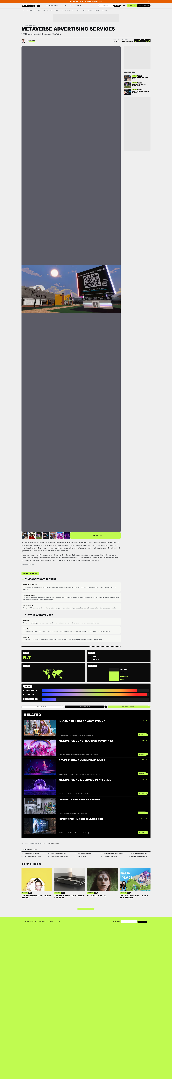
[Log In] (124, 5)
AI (34, 10)
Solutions (64, 5)
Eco (73, 10)
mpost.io (124, 41)
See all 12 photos (30, 573)
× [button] (148, 1)
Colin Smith (32, 40)
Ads (62, 10)
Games (34, 25)
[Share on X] (145, 40)
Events (72, 5)
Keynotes (104, 10)
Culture (49, 10)
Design (56, 10)
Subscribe (142, 922)
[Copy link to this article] (136, 40)
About (79, 5)
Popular (29, 10)
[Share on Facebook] (142, 40)
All (24, 10)
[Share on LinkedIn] (139, 40)
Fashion (90, 10)
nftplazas (130, 41)
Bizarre (97, 10)
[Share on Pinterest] (148, 40)
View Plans (131, 5)
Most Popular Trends (53, 843)
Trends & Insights (52, 5)
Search (117, 5)
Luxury (84, 10)
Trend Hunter (25, 25)
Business (67, 10)
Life (44, 10)
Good (78, 10)
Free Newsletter (144, 5)
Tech (39, 10)
